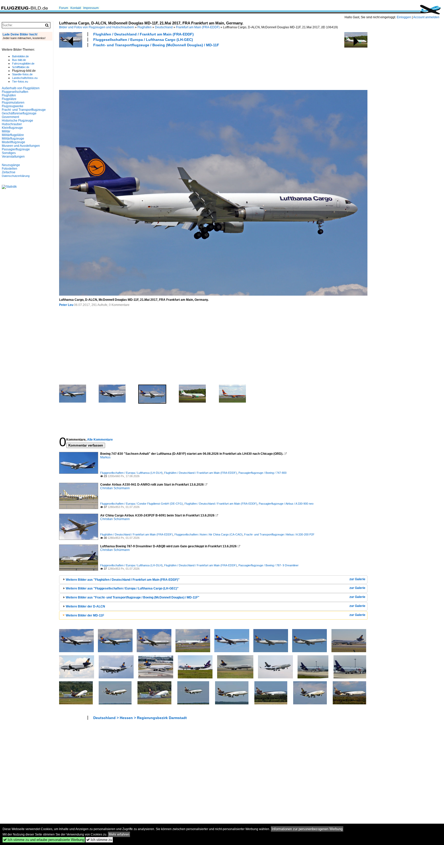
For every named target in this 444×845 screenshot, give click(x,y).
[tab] (213, 579)
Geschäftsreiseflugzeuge (19, 113)
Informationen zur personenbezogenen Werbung (307, 829)
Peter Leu (66, 305)
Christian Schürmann (115, 488)
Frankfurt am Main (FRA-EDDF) (198, 27)
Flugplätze (9, 99)
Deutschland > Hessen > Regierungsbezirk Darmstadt (140, 718)
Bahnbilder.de (20, 56)
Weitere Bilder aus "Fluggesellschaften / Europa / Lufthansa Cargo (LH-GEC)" (122, 588)
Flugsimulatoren (13, 102)
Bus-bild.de (19, 59)
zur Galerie (357, 579)
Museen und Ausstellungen (21, 146)
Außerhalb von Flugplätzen (21, 88)
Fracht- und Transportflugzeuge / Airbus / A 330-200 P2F (279, 534)
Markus (105, 457)
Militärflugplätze (13, 135)
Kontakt (75, 8)
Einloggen (404, 17)
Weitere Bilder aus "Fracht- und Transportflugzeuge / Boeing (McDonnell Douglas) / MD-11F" (132, 597)
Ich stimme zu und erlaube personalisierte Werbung (43, 840)
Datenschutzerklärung (16, 175)
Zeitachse (8, 172)
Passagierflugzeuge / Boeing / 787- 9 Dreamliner (268, 565)
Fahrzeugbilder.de (23, 63)
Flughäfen (144, 27)
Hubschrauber (12, 124)
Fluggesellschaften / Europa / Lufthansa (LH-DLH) (131, 472)
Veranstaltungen (13, 156)
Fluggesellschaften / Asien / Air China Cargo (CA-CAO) (208, 534)
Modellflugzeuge (13, 142)
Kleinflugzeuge (12, 128)
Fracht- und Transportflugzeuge (24, 110)
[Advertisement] (152, 67)
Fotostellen (9, 168)
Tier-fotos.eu (20, 81)
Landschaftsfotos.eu (25, 77)
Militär (6, 131)
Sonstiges (9, 153)
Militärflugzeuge (13, 138)
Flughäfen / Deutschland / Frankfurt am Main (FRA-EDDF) (143, 34)
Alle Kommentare (100, 439)
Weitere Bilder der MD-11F (85, 615)
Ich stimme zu (99, 840)
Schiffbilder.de (20, 67)
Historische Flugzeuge (17, 120)
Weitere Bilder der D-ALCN (85, 606)
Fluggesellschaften (15, 92)
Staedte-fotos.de (22, 74)
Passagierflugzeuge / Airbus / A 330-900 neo (286, 503)
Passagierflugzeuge (16, 149)
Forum (63, 8)
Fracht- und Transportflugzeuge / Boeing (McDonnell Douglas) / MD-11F (156, 45)
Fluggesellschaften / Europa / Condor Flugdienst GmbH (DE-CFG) (141, 503)
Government (10, 117)
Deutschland (164, 27)
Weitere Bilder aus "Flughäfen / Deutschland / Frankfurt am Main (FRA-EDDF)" (123, 579)
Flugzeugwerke (12, 106)
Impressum (91, 8)
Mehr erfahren (119, 834)
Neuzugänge (11, 165)
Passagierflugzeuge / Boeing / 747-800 (262, 472)
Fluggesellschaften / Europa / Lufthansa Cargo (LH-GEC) (143, 40)
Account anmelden (426, 17)
